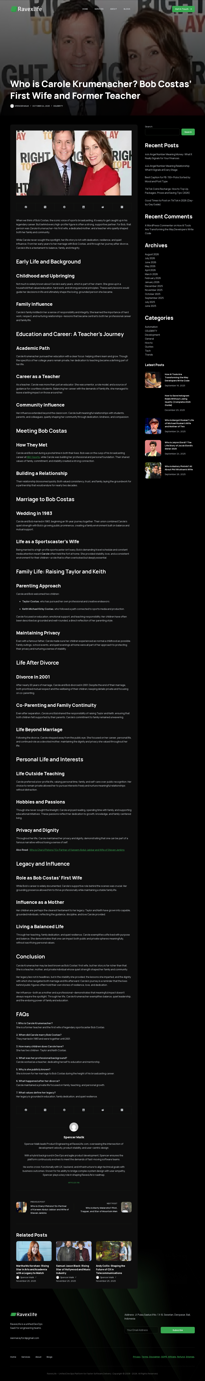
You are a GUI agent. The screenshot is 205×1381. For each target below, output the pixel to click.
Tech (148, 350)
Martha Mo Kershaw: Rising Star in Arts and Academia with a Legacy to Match (32, 1269)
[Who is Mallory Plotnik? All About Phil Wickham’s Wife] (153, 470)
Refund (181, 1356)
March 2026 (151, 274)
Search (148, 126)
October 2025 (152, 294)
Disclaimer (154, 1356)
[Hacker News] (122, 207)
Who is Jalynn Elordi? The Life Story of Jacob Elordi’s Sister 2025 (179, 445)
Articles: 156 (74, 1182)
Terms (145, 1356)
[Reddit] (102, 207)
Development (152, 334)
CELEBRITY (58, 106)
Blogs (127, 9)
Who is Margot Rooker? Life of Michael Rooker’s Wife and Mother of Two (179, 423)
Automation (151, 326)
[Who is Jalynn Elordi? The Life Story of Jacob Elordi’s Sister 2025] (153, 448)
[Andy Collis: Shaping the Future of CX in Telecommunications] (113, 1251)
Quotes (149, 346)
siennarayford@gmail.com (24, 1338)
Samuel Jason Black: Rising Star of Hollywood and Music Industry (73, 1269)
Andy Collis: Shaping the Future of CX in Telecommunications (110, 1269)
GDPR (164, 1356)
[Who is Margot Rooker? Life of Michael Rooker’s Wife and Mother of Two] (153, 426)
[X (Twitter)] (45, 207)
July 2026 (150, 258)
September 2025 (154, 298)
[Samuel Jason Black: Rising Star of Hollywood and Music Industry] (74, 1251)
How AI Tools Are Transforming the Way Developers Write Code (169, 229)
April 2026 (150, 270)
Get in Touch (181, 9)
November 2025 (154, 290)
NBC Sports (33, 457)
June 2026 (150, 262)
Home (85, 9)
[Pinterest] (64, 207)
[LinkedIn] (83, 207)
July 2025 (150, 302)
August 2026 (152, 254)
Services (99, 9)
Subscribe (178, 1330)
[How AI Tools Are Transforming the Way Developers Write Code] (153, 380)
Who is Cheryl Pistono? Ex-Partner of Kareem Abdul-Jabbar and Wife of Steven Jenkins (77, 849)
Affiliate (172, 1356)
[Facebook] (26, 207)
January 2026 (152, 282)
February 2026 (153, 278)
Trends (149, 354)
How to (149, 342)
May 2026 (150, 266)
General (149, 338)
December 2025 (154, 286)
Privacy (136, 1356)
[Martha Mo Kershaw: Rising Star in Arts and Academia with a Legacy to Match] (34, 1251)
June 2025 (150, 306)
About (113, 9)
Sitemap (190, 1356)
